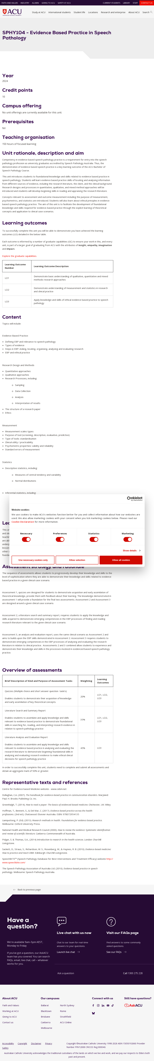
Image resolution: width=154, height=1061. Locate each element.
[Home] (12, 12)
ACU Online (66, 1022)
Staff (135, 3)
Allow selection (77, 560)
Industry (25, 3)
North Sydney (67, 1005)
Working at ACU (10, 1011)
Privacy (48, 1043)
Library (126, 3)
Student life (79, 12)
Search (146, 12)
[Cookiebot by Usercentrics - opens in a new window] (129, 498)
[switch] (60, 539)
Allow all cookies (121, 560)
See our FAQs (114, 952)
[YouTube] (108, 1005)
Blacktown (46, 1011)
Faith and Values (10, 3)
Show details (130, 550)
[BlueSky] (93, 1013)
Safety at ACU (64, 3)
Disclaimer (36, 1043)
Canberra (45, 1022)
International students (59, 12)
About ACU (134, 12)
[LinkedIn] (103, 1005)
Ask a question (65, 973)
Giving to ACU (48, 3)
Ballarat (45, 1005)
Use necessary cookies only (33, 560)
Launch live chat (66, 952)
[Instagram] (98, 1005)
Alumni (35, 3)
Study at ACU (38, 12)
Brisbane (45, 1016)
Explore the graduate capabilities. (19, 255)
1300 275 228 (135, 973)
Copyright (22, 1043)
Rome (63, 1011)
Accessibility (8, 1043)
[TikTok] (113, 1005)
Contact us (146, 3)
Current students (111, 3)
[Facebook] (93, 1005)
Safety (5, 1048)
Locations (93, 12)
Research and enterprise (113, 12)
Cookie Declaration (23, 521)
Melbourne (46, 1027)
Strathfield (65, 1016)
